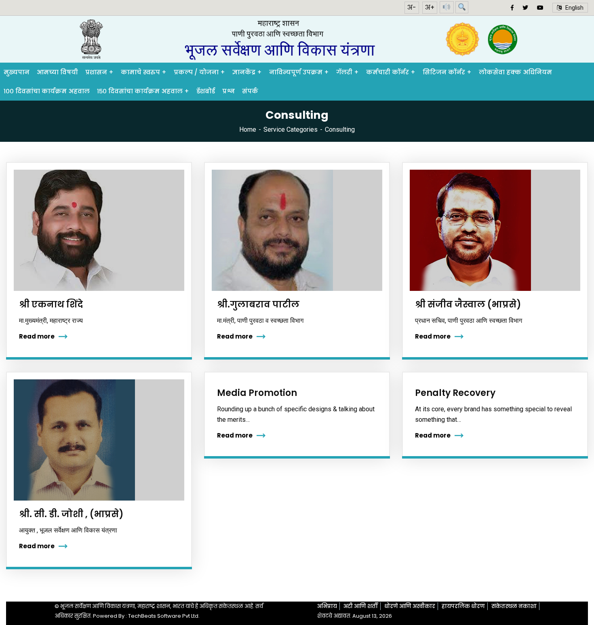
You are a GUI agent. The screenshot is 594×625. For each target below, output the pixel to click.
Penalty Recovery (455, 393)
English (572, 7)
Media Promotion (257, 393)
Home (247, 129)
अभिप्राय (327, 606)
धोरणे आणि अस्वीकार (409, 606)
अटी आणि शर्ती (360, 606)
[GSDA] (297, 39)
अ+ (429, 7)
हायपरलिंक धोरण (463, 606)
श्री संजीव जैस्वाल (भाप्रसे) (468, 304)
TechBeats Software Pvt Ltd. (164, 616)
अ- (411, 7)
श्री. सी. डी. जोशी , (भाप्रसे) (71, 514)
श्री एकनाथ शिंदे (51, 304)
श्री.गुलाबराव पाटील (258, 304)
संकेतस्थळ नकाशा (514, 606)
